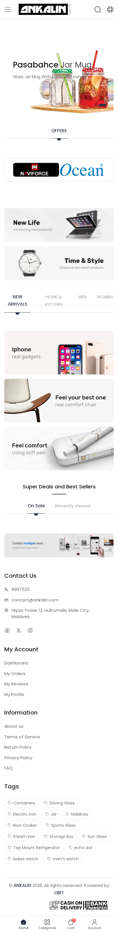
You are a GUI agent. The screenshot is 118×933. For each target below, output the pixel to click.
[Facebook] (7, 630)
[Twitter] (18, 630)
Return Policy (18, 747)
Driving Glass (62, 803)
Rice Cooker (25, 825)
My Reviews (16, 684)
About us (13, 726)
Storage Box (61, 836)
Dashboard (16, 663)
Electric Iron (24, 814)
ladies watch (25, 859)
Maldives (79, 814)
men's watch (66, 859)
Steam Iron (24, 836)
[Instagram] (30, 630)
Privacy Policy (18, 758)
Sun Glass (97, 836)
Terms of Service (22, 737)
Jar (54, 814)
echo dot (83, 848)
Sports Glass (63, 825)
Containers (24, 803)
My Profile (14, 694)
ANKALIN (22, 885)
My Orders (14, 673)
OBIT (59, 893)
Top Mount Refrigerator (36, 848)
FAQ (8, 768)
